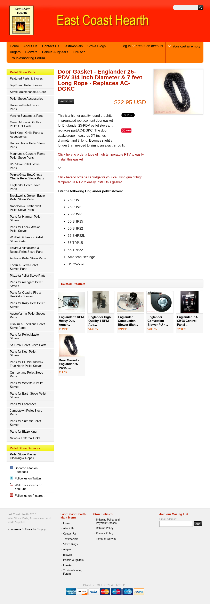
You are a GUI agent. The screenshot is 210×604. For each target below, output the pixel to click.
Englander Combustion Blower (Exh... (128, 320)
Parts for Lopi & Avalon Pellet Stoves (25, 228)
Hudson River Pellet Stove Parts (27, 145)
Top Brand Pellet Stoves (26, 85)
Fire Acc (79, 52)
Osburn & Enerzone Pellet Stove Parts (27, 325)
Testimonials (73, 46)
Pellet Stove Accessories (26, 98)
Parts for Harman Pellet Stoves (25, 218)
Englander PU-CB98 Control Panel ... (187, 320)
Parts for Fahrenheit (23, 404)
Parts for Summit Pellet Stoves (25, 422)
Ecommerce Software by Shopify (26, 529)
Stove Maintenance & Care (28, 92)
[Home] (78, 35)
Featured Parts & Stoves (26, 78)
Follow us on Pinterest (29, 495)
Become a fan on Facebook (26, 469)
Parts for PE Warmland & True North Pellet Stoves (26, 363)
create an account (149, 46)
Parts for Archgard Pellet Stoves (26, 284)
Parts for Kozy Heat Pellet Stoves (27, 304)
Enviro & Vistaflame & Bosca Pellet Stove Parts (26, 249)
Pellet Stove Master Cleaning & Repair (23, 456)
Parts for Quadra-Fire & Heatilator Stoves (25, 294)
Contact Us (50, 46)
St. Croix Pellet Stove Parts (28, 345)
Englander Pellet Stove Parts (25, 187)
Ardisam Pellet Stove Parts (28, 258)
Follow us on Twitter (28, 478)
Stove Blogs (96, 46)
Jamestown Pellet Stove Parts (26, 412)
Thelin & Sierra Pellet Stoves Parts (24, 266)
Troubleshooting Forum (27, 58)
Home (14, 46)
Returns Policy (104, 528)
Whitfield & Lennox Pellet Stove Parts (26, 239)
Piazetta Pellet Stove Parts (28, 275)
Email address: (168, 519)
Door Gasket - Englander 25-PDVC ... (69, 364)
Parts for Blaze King (23, 431)
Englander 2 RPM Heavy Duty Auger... (71, 320)
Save (128, 130)
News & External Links (25, 438)
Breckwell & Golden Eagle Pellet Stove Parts (27, 197)
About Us (30, 46)
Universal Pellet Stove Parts (24, 107)
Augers (15, 52)
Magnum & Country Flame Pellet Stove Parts (27, 155)
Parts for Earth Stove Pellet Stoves (28, 395)
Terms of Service (106, 538)
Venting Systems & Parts (26, 115)
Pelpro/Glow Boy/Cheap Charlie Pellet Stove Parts (27, 176)
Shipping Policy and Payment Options (108, 521)
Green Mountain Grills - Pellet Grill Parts (25, 124)
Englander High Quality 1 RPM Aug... (99, 320)
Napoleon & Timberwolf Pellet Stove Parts (25, 207)
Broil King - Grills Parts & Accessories (26, 134)
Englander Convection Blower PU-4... (157, 320)
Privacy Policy (104, 533)
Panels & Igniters (55, 52)
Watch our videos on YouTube (28, 487)
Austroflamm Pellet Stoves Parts (28, 315)
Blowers (31, 52)
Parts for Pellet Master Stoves (25, 336)
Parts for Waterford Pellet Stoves (26, 384)
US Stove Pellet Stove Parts (25, 166)
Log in (126, 46)
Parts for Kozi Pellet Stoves (23, 353)
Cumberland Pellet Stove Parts (26, 374)
